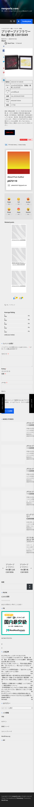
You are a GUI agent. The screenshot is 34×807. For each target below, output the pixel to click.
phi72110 (3, 39)
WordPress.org (5, 736)
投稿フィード (5, 726)
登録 (2, 716)
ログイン (4, 721)
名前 (3, 374)
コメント (5, 354)
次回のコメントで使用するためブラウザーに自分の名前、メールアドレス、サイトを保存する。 (16, 402)
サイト (3, 391)
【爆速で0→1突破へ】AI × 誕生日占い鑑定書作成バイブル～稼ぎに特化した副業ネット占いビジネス (16, 679)
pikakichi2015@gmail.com (19, 185)
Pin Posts (4, 699)
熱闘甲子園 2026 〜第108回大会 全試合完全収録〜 (16, 675)
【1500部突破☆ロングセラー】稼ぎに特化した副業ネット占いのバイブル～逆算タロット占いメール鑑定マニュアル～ (16, 689)
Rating (3, 369)
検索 (2, 582)
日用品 (26, 85)
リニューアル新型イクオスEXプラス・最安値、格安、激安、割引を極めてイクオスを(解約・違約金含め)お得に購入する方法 (16, 659)
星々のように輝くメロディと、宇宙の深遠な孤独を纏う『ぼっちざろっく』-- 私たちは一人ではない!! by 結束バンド (16, 665)
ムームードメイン (6, 638)
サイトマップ (5, 673)
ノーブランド (15, 92)
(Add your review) (9, 335)
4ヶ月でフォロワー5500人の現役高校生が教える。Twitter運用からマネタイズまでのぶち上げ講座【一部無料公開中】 (16, 695)
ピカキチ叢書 (5, 596)
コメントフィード (6, 731)
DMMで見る (9, 132)
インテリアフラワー (17, 85)
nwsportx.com (9, 8)
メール (4, 382)
